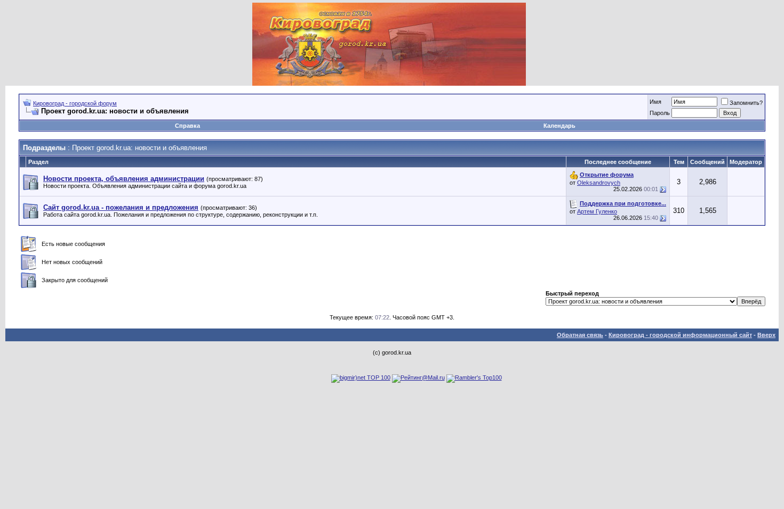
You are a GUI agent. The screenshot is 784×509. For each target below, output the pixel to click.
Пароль (660, 113)
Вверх (766, 335)
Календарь (559, 125)
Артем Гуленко (597, 211)
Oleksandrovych (598, 182)
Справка (187, 125)
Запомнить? (746, 103)
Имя (655, 101)
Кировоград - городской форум (75, 103)
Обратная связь (580, 335)
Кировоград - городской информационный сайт (680, 335)
